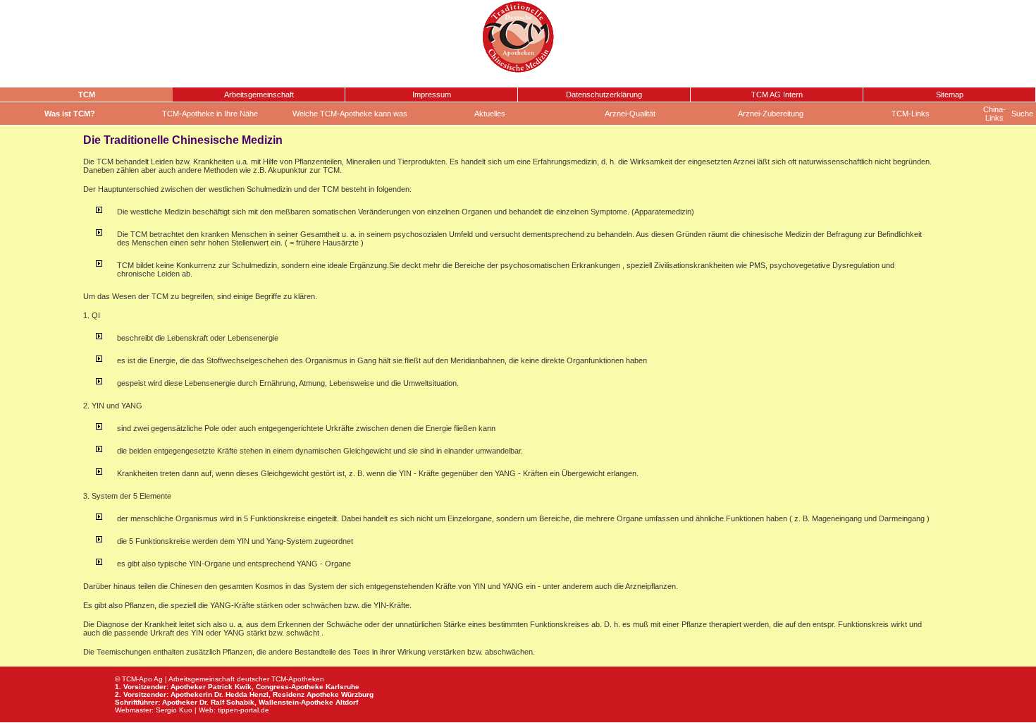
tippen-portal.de (243, 710)
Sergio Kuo (174, 710)
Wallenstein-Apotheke (296, 702)
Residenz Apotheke (306, 694)
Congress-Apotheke (289, 687)
